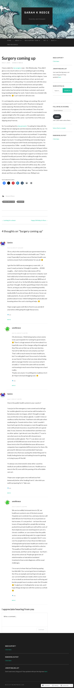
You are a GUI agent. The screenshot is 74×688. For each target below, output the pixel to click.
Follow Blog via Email (61, 106)
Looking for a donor (9, 220)
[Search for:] (62, 90)
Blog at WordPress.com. (14, 684)
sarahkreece (16, 328)
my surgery (17, 68)
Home (9, 40)
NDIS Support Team (31, 40)
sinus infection (8, 201)
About (17, 40)
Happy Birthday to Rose (39, 220)
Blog (53, 40)
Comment (41, 629)
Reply (9, 319)
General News (10, 196)
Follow (57, 116)
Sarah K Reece (37, 12)
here (59, 77)
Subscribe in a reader (59, 128)
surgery (21, 201)
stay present (22, 126)
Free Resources (12, 44)
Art (44, 40)
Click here (56, 61)
